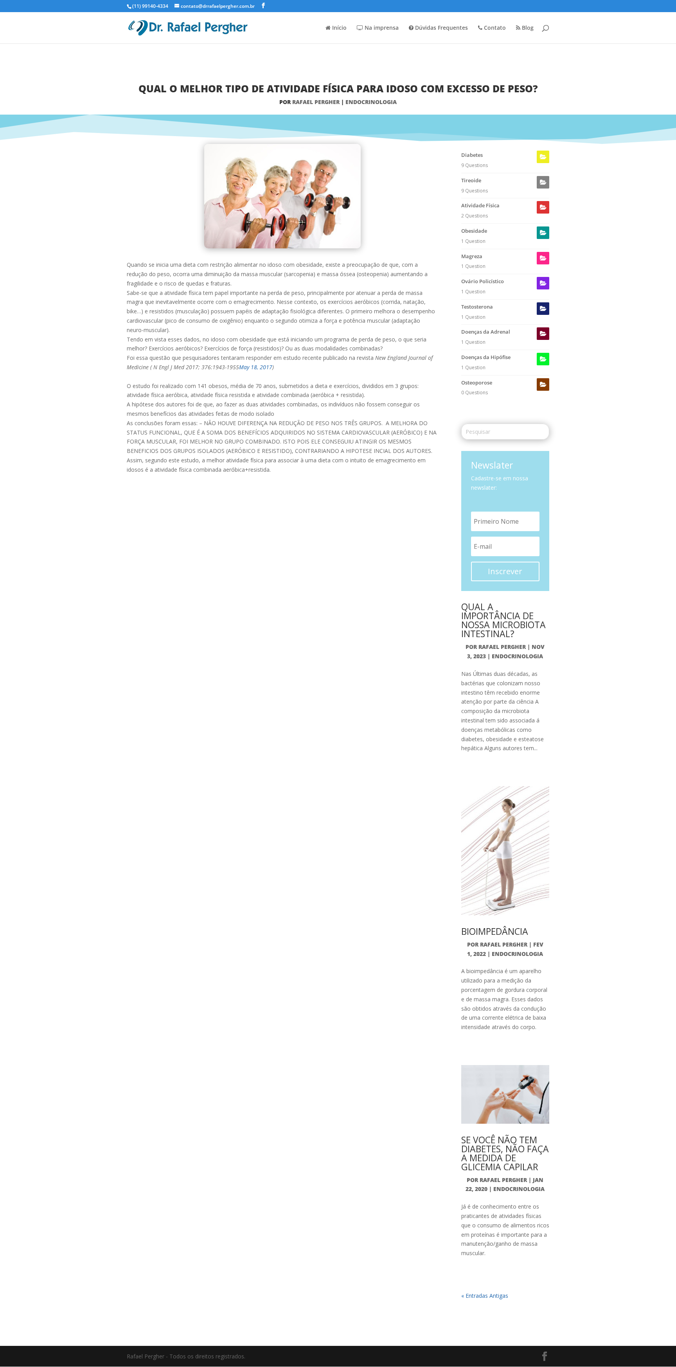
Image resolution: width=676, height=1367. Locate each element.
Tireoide (471, 180)
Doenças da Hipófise (486, 357)
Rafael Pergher (316, 102)
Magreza (471, 256)
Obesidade (474, 230)
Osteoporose (476, 382)
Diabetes (472, 154)
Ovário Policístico (482, 281)
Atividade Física (480, 205)
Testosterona (477, 306)
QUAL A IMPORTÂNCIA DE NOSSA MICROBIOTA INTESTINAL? (503, 620)
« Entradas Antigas (484, 1295)
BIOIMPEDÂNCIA (494, 931)
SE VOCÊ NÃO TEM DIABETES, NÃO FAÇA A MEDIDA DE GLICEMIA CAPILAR (505, 1153)
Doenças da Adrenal (485, 331)
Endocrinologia (371, 102)
